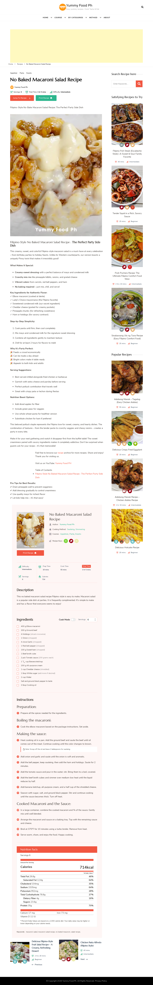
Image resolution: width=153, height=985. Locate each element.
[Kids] (133, 541)
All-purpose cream (31, 665)
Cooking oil (28, 685)
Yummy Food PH (63, 463)
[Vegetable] (135, 444)
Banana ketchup (32, 661)
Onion (29, 638)
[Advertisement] (76, 46)
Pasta (22, 73)
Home (45, 17)
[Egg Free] (119, 444)
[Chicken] (122, 393)
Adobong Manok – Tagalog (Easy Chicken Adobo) (127, 401)
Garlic (31, 642)
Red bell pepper (33, 646)
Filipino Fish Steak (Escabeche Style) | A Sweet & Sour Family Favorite (127, 153)
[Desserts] (122, 541)
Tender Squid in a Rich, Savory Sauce (127, 215)
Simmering (80, 529)
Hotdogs (33, 634)
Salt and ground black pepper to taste (36, 681)
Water (26, 677)
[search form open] (142, 7)
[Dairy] (116, 541)
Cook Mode (64, 619)
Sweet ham (33, 649)
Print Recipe (44, 98)
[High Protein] (71, 541)
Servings (82, 619)
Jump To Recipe (19, 98)
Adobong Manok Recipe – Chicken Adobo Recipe (127, 498)
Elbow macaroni (30, 626)
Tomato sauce (37, 657)
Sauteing (70, 529)
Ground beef (29, 630)
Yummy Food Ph (79, 5)
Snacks (29, 73)
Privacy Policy (101, 981)
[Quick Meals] (133, 145)
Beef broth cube (28, 653)
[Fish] (122, 145)
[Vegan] (130, 444)
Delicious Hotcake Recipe (127, 547)
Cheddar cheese (35, 669)
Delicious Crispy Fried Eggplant (127, 449)
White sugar (38, 673)
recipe (60, 452)
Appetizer (13, 73)
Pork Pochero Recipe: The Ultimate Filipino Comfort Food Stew (127, 276)
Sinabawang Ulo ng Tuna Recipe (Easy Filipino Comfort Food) (127, 337)
